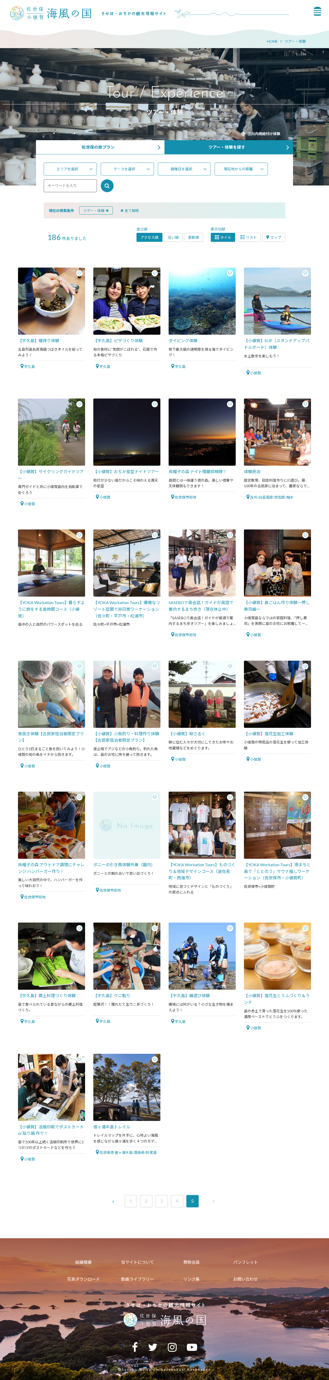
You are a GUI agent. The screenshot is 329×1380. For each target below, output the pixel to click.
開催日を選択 (181, 169)
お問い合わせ (245, 1279)
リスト (251, 237)
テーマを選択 (124, 169)
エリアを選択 (67, 169)
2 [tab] (64, 133)
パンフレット (245, 1262)
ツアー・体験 (295, 41)
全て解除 (132, 210)
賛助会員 (191, 1262)
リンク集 (191, 1279)
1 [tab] (54, 133)
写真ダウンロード (83, 1279)
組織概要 (83, 1262)
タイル (225, 237)
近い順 (173, 237)
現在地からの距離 (238, 169)
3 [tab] (74, 133)
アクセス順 (149, 237)
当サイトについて (137, 1262)
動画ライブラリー (137, 1279)
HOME (272, 41)
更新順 (193, 237)
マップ (275, 237)
